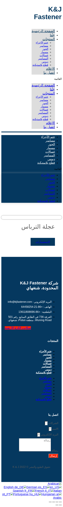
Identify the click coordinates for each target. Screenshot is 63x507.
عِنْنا (52, 35)
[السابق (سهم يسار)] (60, 504)
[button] (47, 78)
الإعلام (50, 68)
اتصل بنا (49, 72)
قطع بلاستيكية (40, 65)
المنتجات (49, 39)
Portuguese (21, 494)
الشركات (53, 423)
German (32, 487)
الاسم (54, 428)
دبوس (45, 61)
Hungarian (48, 494)
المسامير (43, 58)
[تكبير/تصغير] (60, 501)
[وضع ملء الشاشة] (57, 501)
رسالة (54, 450)
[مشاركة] (53, 501)
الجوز (45, 49)
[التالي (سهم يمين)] (57, 504)
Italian (58, 490)
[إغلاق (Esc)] (50, 501)
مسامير (44, 45)
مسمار (44, 52)
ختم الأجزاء (42, 42)
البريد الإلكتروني (49, 434)
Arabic (52, 483)
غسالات (44, 55)
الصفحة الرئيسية (43, 31)
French (40, 490)
